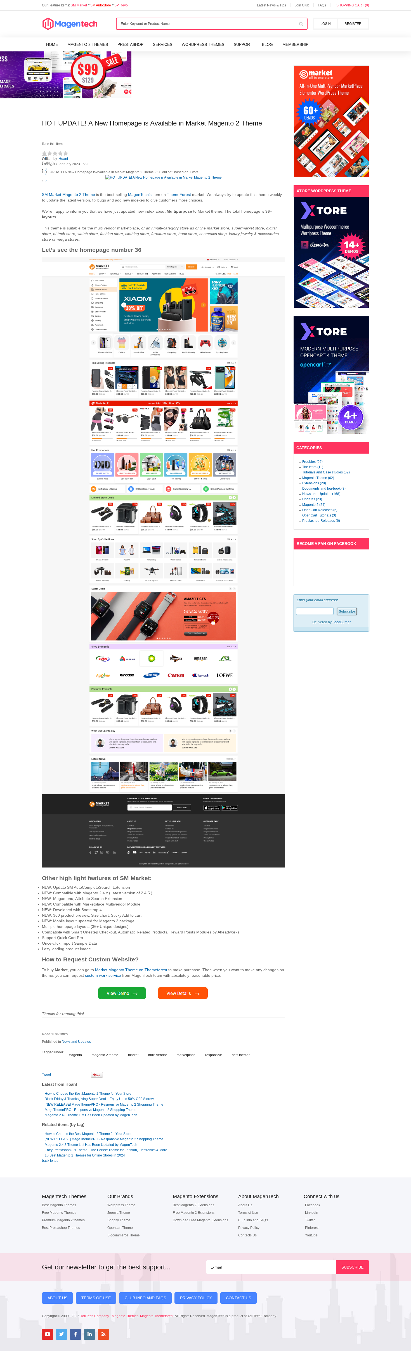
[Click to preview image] (163, 177)
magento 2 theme (105, 1055)
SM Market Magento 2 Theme (68, 194)
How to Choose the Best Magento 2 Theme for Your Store (88, 1094)
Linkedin (311, 1213)
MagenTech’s (140, 194)
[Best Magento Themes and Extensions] (70, 24)
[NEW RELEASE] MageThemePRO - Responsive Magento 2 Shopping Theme (104, 1104)
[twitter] (61, 1334)
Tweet (46, 1075)
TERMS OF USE (96, 1298)
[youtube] (47, 1334)
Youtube (311, 1235)
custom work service (103, 975)
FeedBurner (341, 622)
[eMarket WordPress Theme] (331, 121)
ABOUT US (57, 1298)
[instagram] (117, 1334)
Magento (75, 1055)
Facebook (312, 1205)
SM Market (79, 5)
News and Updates (76, 1042)
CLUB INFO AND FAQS (145, 1298)
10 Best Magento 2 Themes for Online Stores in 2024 (85, 1155)
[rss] (103, 1334)
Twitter (310, 1220)
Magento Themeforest (156, 1316)
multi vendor (157, 1055)
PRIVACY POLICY (196, 1298)
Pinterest (311, 1228)
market (133, 1055)
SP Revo (121, 5)
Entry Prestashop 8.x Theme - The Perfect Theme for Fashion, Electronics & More (106, 1150)
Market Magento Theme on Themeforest (131, 970)
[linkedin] (89, 1334)
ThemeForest (179, 194)
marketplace (186, 1055)
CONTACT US (238, 1298)
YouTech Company (94, 1316)
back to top (50, 1161)
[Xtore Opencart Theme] (331, 375)
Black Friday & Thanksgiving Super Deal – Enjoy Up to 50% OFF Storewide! (102, 1099)
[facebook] (75, 1334)
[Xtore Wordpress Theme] (331, 252)
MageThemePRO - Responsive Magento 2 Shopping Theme (90, 1110)
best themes (241, 1055)
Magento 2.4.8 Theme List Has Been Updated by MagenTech (91, 1115)
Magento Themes (125, 1316)
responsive (213, 1055)
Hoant (63, 159)
